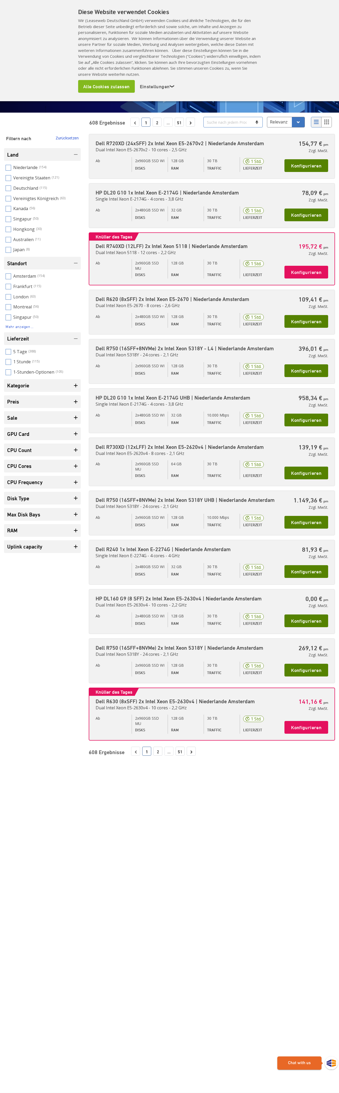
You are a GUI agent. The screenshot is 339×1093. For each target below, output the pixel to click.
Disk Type (18, 498)
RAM (12, 530)
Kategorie (18, 385)
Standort (17, 263)
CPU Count (19, 450)
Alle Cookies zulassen (106, 86)
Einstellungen (157, 86)
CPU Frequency (25, 482)
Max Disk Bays (23, 514)
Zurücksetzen (67, 137)
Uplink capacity (24, 546)
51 (179, 122)
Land (13, 155)
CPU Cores (19, 466)
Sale (12, 418)
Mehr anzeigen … (19, 326)
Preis (13, 402)
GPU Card (18, 434)
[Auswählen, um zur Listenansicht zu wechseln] (316, 122)
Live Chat (307, 1063)
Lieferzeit (18, 338)
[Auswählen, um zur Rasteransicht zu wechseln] (326, 122)
